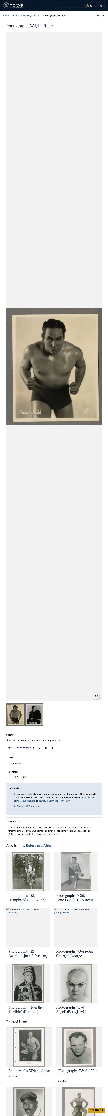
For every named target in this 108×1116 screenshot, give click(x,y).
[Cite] (45, 748)
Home (6, 15)
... (40, 15)
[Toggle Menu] (98, 15)
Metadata (14, 788)
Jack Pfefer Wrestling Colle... (24, 15)
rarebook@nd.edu (51, 834)
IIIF (15, 794)
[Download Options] (52, 748)
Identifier (13, 772)
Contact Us (14, 821)
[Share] (39, 748)
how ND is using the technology (54, 801)
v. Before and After (36, 846)
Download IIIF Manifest (28, 806)
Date (10, 758)
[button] (54, 366)
